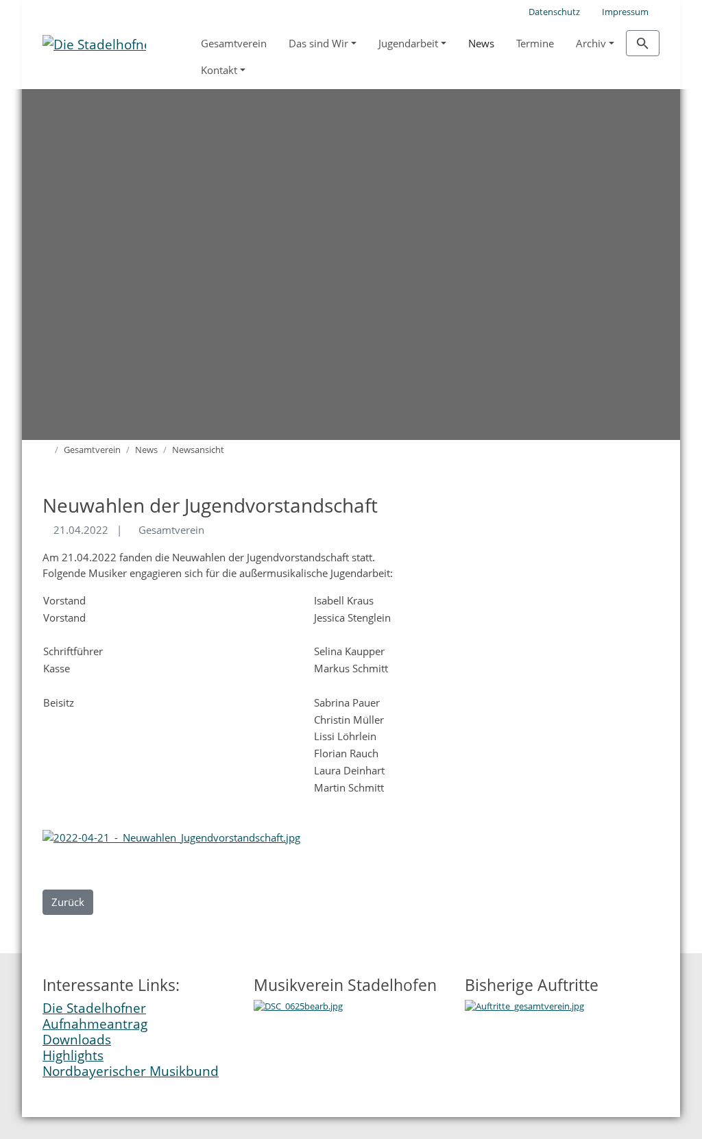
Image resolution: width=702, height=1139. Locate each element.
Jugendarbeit (408, 43)
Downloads (77, 1039)
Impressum (625, 11)
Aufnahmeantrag (95, 1023)
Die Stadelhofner (94, 1008)
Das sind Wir (318, 43)
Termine (535, 43)
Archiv (591, 43)
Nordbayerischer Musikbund (131, 1071)
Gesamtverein (234, 43)
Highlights (73, 1055)
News (481, 43)
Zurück (67, 902)
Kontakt (219, 70)
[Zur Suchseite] (642, 43)
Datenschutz (554, 11)
